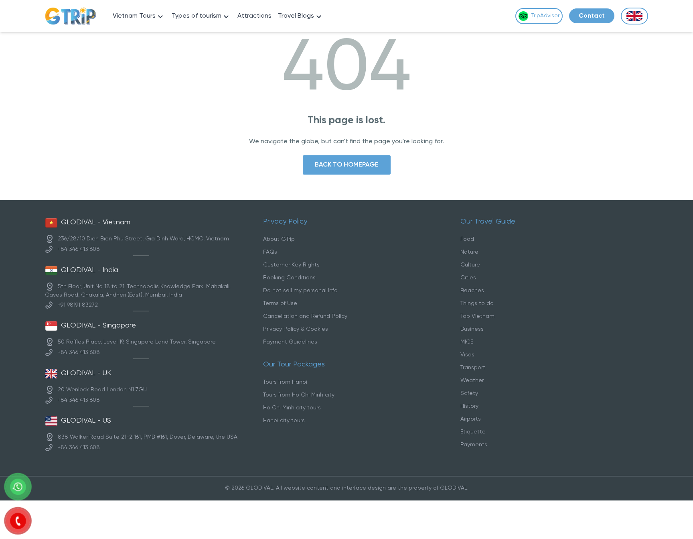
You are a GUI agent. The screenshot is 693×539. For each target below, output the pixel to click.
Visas (467, 355)
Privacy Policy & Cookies (295, 329)
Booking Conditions (289, 278)
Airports (470, 419)
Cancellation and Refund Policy (305, 316)
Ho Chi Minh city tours (292, 408)
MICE (466, 342)
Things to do (477, 304)
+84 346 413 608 (79, 249)
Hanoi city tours (284, 421)
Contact (592, 15)
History (469, 406)
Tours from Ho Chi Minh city (298, 395)
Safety (469, 394)
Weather (472, 381)
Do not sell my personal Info (300, 291)
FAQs (270, 252)
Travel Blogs (296, 15)
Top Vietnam (477, 316)
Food (467, 239)
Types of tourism (196, 15)
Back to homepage (347, 164)
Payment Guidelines (290, 342)
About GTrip (279, 239)
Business (472, 329)
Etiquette (473, 432)
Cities (468, 278)
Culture (470, 265)
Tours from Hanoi (285, 382)
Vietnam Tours (134, 15)
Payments (473, 445)
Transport (472, 368)
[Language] (634, 16)
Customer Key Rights (291, 265)
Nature (469, 252)
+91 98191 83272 (78, 305)
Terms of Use (280, 304)
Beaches (472, 291)
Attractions (254, 15)
